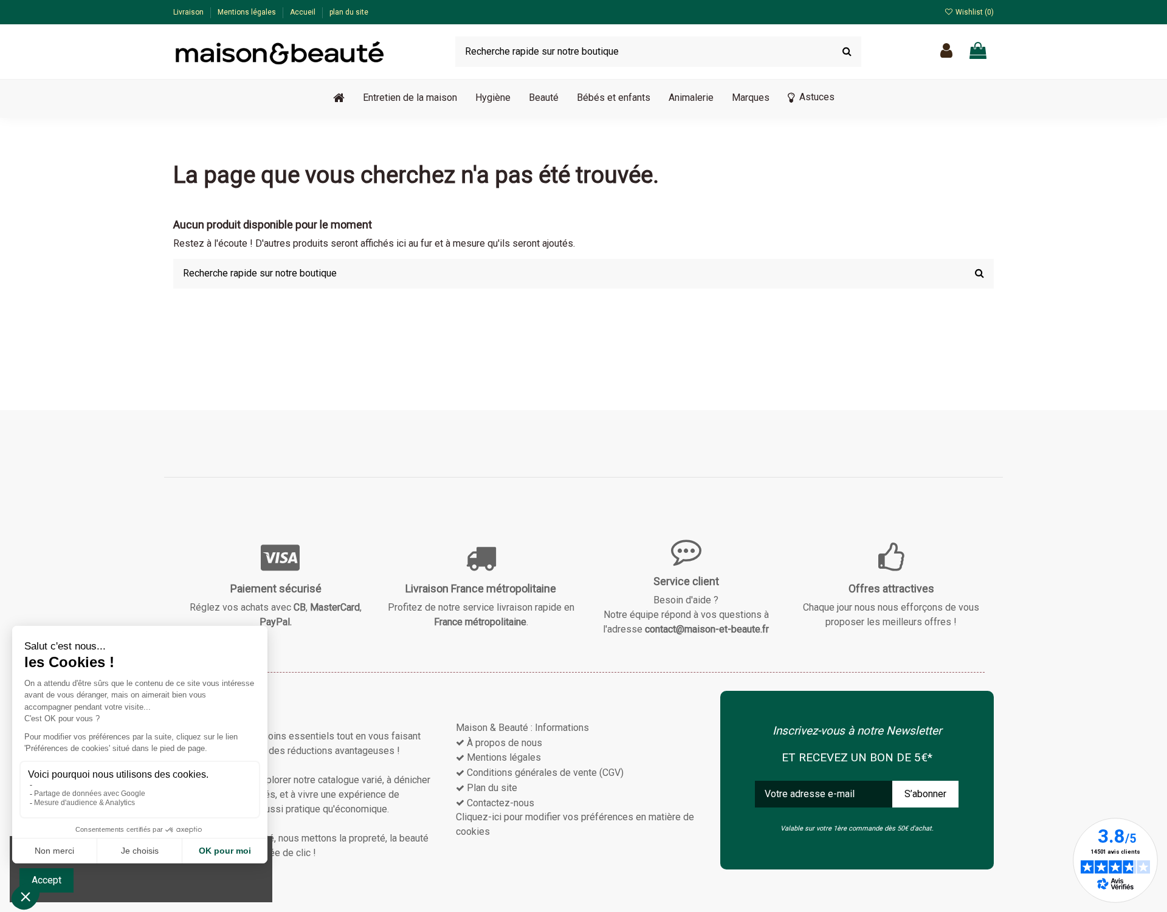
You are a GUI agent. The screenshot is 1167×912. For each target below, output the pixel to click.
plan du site (348, 12)
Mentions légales (248, 12)
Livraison (189, 12)
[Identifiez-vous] (946, 51)
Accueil (303, 12)
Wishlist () (974, 12)
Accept (46, 880)
